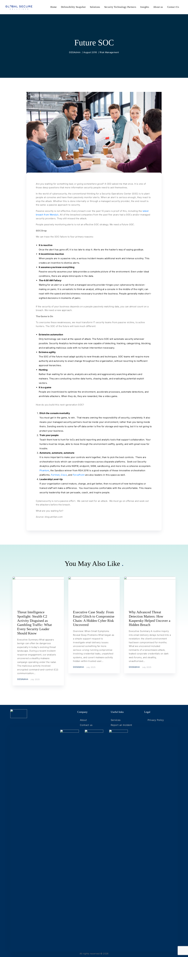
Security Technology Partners (120, 7)
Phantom (44, 470)
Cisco (64, 474)
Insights (144, 7)
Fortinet (55, 474)
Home (53, 7)
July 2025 (35, 679)
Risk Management (109, 52)
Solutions (95, 7)
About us (158, 7)
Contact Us (173, 7)
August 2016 (90, 52)
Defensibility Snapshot (73, 7)
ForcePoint (79, 474)
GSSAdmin (74, 52)
